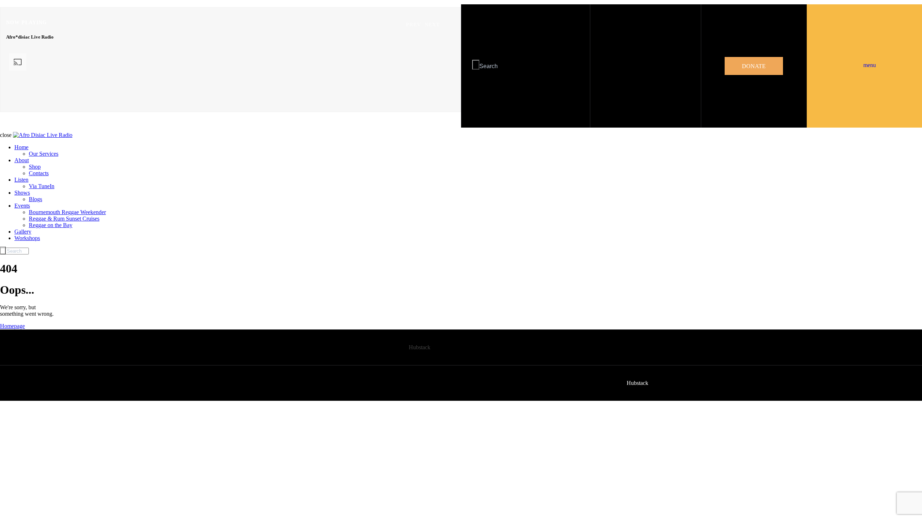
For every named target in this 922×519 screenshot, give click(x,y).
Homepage (12, 326)
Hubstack (419, 347)
